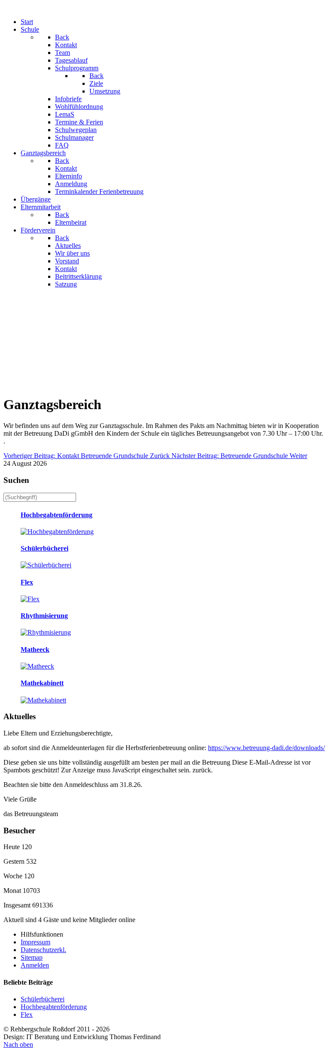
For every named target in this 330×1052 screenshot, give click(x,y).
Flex (27, 582)
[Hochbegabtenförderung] (57, 531)
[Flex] (30, 599)
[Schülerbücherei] (46, 565)
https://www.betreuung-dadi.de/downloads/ (266, 747)
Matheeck (35, 649)
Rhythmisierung (44, 615)
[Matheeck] (37, 666)
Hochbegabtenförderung (56, 514)
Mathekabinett (42, 683)
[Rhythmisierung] (46, 632)
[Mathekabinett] (43, 700)
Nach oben (18, 1044)
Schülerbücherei (44, 548)
